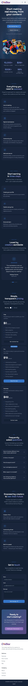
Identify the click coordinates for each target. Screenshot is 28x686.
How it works (5, 658)
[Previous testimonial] (2, 268)
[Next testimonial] (25, 268)
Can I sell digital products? (10, 467)
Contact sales (14, 420)
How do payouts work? (9, 462)
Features (4, 656)
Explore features (14, 30)
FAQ (2, 663)
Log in (14, 684)
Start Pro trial (14, 381)
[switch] (11, 308)
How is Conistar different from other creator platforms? (11, 452)
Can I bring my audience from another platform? (9, 477)
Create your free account (13, 628)
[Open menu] (25, 2)
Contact (4, 675)
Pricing (3, 661)
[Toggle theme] (22, 2)
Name (4, 576)
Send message (13, 601)
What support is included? (10, 472)
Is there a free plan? (8, 457)
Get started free (13, 26)
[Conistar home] (6, 2)
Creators (4, 673)
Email (4, 582)
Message (5, 589)
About (3, 670)
